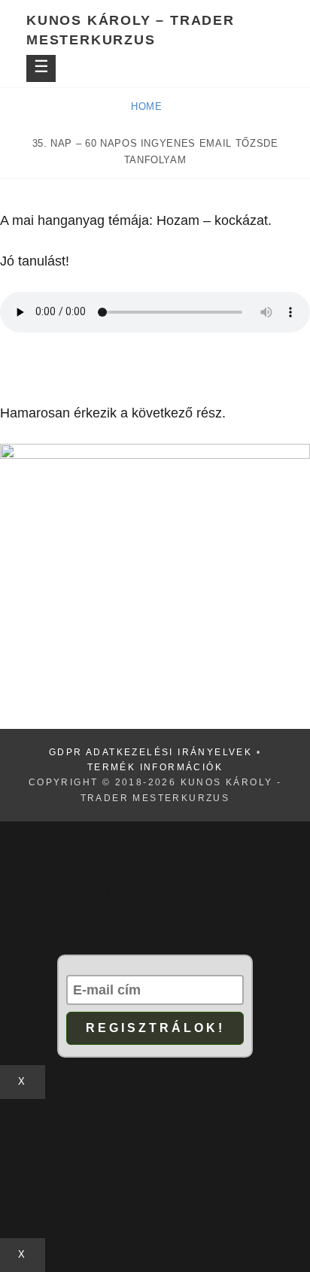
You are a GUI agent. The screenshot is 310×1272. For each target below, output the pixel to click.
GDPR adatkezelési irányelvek (150, 752)
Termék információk (155, 767)
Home (148, 106)
